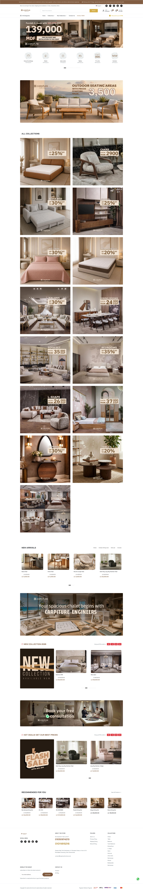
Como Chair (51, 571)
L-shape (110, 848)
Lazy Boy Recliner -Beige (96, 766)
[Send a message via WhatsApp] (138, 879)
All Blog (57, 873)
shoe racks (110, 855)
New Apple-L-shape (96, 674)
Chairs (109, 836)
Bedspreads (111, 863)
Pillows (109, 860)
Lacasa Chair (103, 571)
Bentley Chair (77, 571)
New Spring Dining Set (27, 810)
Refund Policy (93, 843)
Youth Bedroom (111, 843)
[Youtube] (118, 6)
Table (109, 839)
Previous (24, 34)
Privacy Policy (93, 839)
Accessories (115, 61)
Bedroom (110, 841)
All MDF (80, 61)
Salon (109, 851)
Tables (28, 61)
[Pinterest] (110, 6)
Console (97, 61)
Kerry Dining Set (112, 810)
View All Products (115, 792)
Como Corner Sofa (60, 674)
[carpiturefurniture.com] (25, 11)
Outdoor (63, 61)
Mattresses (110, 858)
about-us (92, 836)
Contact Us (72, 15)
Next (119, 34)
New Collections (61, 15)
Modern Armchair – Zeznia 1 (29, 571)
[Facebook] (106, 6)
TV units (45, 61)
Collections (51, 15)
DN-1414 (41, 810)
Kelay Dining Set (94, 810)
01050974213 (62, 839)
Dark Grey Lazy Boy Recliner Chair (64, 766)
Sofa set (110, 853)
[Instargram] (114, 6)
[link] (28, 56)
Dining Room (111, 846)
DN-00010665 (59, 810)
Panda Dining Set (77, 810)
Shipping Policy (93, 841)
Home (43, 15)
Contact (57, 870)
